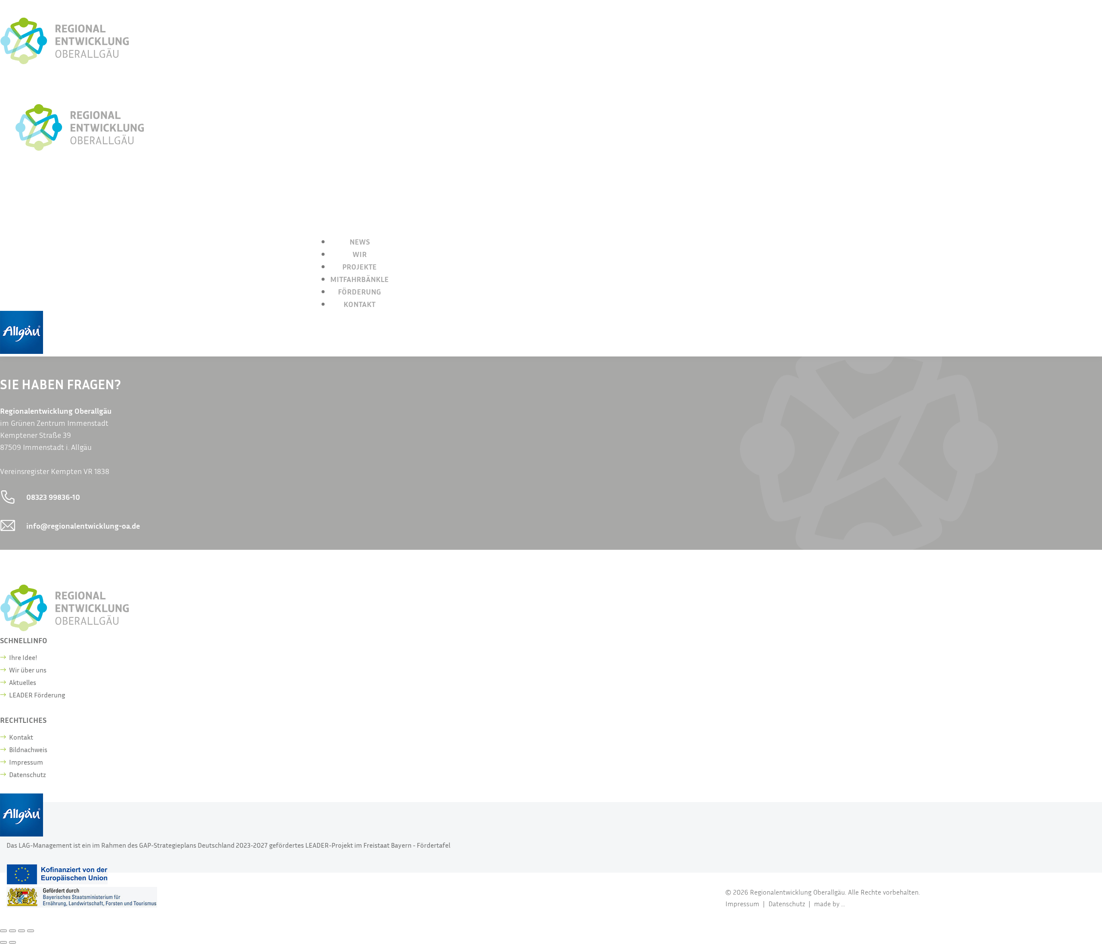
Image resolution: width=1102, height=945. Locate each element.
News (360, 241)
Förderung (359, 291)
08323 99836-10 (53, 497)
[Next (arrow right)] (12, 942)
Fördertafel (433, 845)
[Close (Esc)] (3, 931)
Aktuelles (22, 682)
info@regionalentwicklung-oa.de (83, 525)
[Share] (12, 931)
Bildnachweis (28, 749)
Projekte (359, 266)
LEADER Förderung (37, 695)
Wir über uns (27, 670)
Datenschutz (27, 774)
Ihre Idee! (23, 657)
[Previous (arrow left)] (3, 942)
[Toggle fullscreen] (21, 931)
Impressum (26, 762)
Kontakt (359, 304)
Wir (360, 254)
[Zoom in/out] (30, 931)
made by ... (829, 903)
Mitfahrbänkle (359, 279)
